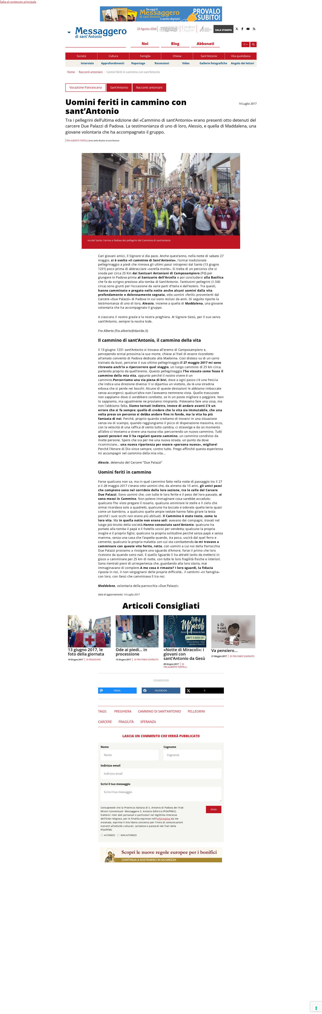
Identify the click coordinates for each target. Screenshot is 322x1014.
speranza (148, 722)
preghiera (122, 711)
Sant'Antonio (209, 56)
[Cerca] (253, 44)
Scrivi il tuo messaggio (115, 784)
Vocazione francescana (85, 87)
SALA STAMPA (223, 30)
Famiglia (145, 56)
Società (81, 56)
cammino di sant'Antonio (159, 711)
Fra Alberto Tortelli (175, 666)
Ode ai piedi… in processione (131, 652)
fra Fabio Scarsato (147, 659)
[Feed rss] (254, 29)
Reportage (138, 63)
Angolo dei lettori (242, 63)
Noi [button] (145, 43)
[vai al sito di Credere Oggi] (189, 29)
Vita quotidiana (240, 56)
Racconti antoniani (90, 72)
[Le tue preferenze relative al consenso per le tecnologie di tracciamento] (316, 1008)
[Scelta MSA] (68, 32)
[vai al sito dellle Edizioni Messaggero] (205, 29)
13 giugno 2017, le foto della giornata (86, 652)
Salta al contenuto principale (18, 2)
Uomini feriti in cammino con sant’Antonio (133, 72)
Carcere (105, 722)
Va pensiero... (224, 650)
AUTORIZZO (109, 835)
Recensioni (162, 63)
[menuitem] (145, 43)
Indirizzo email (110, 765)
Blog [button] (175, 43)
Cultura (113, 56)
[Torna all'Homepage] (100, 32)
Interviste (87, 63)
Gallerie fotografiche (213, 63)
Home (71, 72)
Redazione (95, 659)
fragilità (126, 722)
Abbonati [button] (205, 43)
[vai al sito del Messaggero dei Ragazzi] (169, 29)
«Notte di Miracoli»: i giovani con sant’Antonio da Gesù (184, 654)
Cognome (170, 747)
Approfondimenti (112, 63)
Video (186, 63)
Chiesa (177, 56)
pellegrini (196, 711)
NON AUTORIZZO (129, 835)
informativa (163, 818)
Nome (105, 747)
